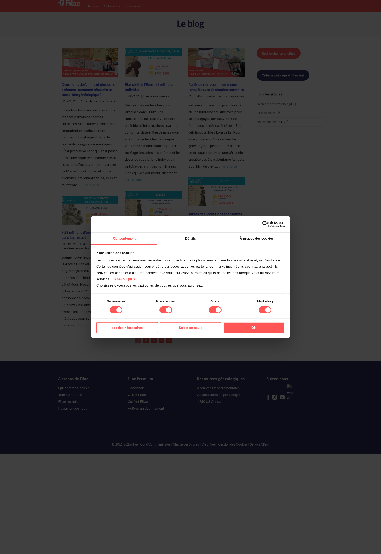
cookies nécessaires (127, 327)
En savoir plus (123, 279)
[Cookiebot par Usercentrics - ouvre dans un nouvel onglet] (265, 224)
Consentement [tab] (124, 238)
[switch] (165, 309)
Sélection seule (190, 327)
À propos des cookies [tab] (257, 238)
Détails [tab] (190, 238)
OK (253, 327)
